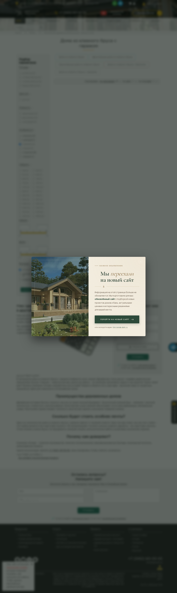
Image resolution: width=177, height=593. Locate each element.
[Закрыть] (140, 261)
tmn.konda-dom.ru (120, 327)
